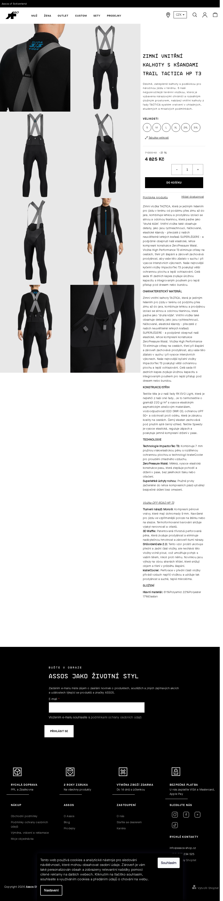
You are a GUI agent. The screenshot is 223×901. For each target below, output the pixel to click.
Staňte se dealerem (129, 822)
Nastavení (51, 890)
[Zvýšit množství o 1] (198, 169)
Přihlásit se (59, 731)
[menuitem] (34, 15)
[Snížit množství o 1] (177, 169)
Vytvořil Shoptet (208, 888)
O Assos (69, 816)
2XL (186, 127)
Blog (67, 822)
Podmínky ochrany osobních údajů (29, 824)
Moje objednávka (22, 839)
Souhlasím (168, 862)
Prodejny (69, 828)
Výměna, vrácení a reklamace (30, 833)
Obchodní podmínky (24, 816)
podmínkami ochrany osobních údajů (116, 717)
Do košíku (174, 182)
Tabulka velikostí (159, 137)
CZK (179, 15)
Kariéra (121, 828)
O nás (120, 816)
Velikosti (151, 119)
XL (175, 127)
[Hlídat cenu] (192, 197)
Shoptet (191, 860)
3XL (196, 127)
